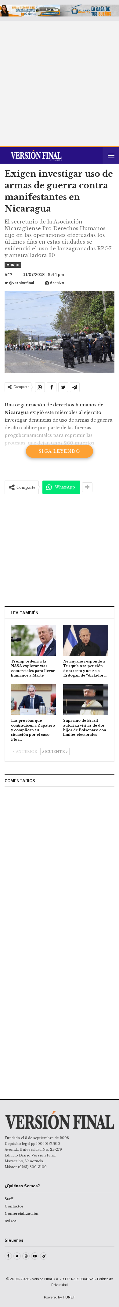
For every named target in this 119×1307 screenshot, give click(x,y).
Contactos (14, 1206)
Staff (9, 1199)
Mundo (12, 265)
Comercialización (21, 1213)
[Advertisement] (59, 83)
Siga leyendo (59, 451)
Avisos (10, 1221)
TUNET (69, 1297)
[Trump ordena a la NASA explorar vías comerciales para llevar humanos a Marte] (33, 640)
